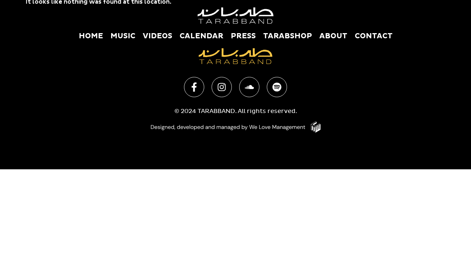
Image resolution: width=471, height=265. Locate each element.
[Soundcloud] (249, 87)
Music (122, 36)
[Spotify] (277, 87)
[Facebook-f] (194, 87)
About (333, 36)
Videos (157, 36)
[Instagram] (222, 87)
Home (91, 36)
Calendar (201, 36)
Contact (374, 36)
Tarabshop (287, 36)
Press (243, 36)
